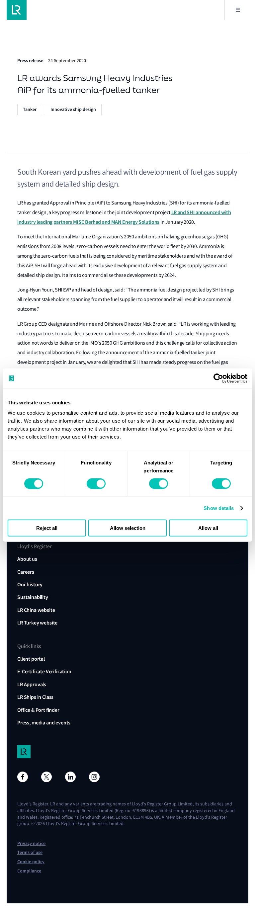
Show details (219, 508)
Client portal (31, 658)
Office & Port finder (38, 709)
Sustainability (32, 597)
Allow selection (127, 528)
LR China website (36, 610)
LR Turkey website (37, 622)
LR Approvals (31, 684)
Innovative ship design (73, 109)
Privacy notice (31, 843)
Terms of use (29, 852)
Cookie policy (30, 862)
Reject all (46, 528)
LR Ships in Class (35, 697)
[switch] (96, 483)
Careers (25, 571)
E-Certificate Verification (44, 671)
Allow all (208, 528)
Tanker (30, 109)
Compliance (29, 871)
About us (27, 558)
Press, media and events (43, 722)
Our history (29, 584)
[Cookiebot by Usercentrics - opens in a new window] (218, 378)
